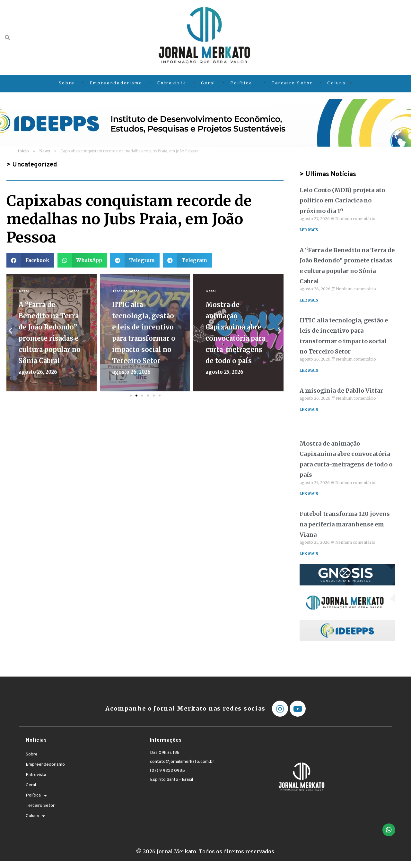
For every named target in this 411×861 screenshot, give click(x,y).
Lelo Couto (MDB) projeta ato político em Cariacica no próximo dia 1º (342, 200)
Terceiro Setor (125, 291)
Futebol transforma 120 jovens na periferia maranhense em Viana (345, 524)
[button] (30, 260)
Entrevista (36, 775)
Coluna (32, 816)
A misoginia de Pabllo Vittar (341, 390)
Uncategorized (34, 165)
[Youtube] (298, 709)
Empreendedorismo (45, 764)
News (44, 151)
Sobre (32, 754)
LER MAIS (309, 229)
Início (23, 151)
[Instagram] (280, 709)
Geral (24, 291)
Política (33, 795)
